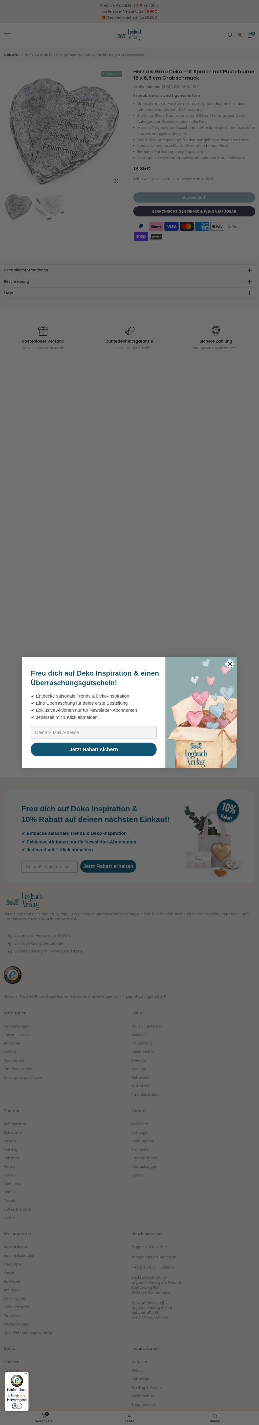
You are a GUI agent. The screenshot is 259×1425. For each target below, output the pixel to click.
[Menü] (26, 1375)
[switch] (17, 1406)
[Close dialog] (230, 664)
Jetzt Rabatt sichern (94, 749)
